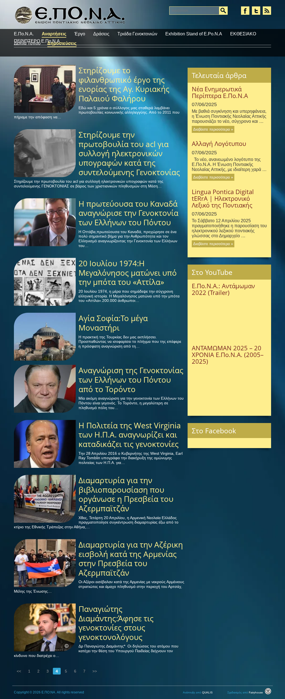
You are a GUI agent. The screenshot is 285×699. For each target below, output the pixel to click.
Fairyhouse (245, 692)
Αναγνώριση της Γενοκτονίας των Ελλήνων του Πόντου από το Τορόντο (130, 379)
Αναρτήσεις (54, 33)
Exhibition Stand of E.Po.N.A (193, 33)
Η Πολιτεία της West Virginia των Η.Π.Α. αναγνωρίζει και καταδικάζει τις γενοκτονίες (129, 434)
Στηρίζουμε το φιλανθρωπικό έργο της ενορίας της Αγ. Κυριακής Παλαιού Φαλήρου (123, 84)
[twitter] (256, 10)
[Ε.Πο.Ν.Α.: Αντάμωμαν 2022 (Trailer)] (229, 318)
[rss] (267, 10)
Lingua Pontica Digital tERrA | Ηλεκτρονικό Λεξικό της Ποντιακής (223, 198)
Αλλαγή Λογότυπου (219, 143)
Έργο (79, 33)
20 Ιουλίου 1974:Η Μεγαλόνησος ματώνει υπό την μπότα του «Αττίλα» (127, 272)
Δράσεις (101, 33)
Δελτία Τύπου (27, 43)
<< (19, 671)
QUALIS (198, 692)
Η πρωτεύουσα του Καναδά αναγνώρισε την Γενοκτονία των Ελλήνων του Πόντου (128, 213)
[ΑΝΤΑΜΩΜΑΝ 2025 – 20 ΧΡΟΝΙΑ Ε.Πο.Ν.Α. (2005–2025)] (229, 386)
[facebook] (245, 10)
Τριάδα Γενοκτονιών (137, 33)
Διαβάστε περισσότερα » (213, 129)
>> (94, 671)
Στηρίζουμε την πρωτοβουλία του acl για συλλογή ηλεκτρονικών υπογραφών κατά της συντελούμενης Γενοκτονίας (129, 153)
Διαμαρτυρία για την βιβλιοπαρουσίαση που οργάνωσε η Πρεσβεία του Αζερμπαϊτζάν (125, 494)
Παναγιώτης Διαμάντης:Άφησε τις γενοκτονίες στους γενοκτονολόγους (116, 622)
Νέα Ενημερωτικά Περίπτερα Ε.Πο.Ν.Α (220, 92)
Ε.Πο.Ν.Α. (24, 33)
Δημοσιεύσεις (62, 43)
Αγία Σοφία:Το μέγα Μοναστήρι (113, 323)
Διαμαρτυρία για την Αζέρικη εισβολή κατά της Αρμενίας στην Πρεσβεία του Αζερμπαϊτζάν (130, 558)
